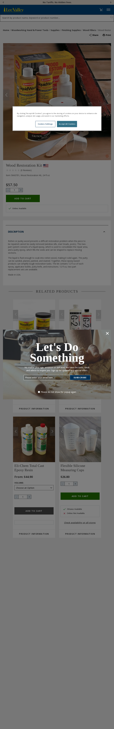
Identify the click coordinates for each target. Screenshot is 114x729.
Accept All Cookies (67, 124)
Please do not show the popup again (58, 392)
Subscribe (80, 377)
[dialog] (57, 364)
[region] (57, 118)
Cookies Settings (45, 124)
